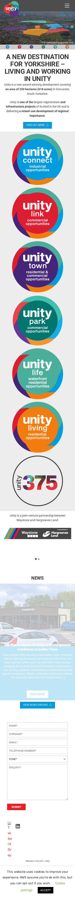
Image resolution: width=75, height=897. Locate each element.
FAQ (47, 861)
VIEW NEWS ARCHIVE (35, 704)
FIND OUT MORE (35, 125)
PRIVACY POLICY (35, 861)
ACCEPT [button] (45, 890)
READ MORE (37, 694)
